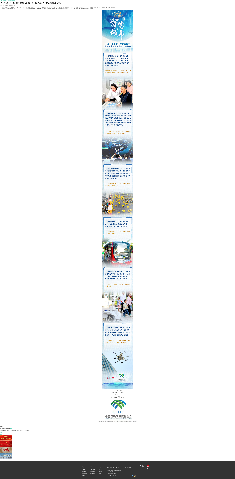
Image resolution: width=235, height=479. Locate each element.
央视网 (91, 466)
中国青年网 (92, 467)
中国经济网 (92, 469)
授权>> (11, 429)
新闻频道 (5, 1)
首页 (1, 1)
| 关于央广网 (114, 475)
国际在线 (84, 471)
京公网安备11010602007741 (118, 470)
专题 (1, 432)
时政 (17, 1)
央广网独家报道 (11, 1)
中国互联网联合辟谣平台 (128, 467)
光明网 (100, 466)
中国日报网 (84, 473)
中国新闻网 (101, 467)
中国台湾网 (92, 471)
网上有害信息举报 (127, 465)
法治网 (100, 473)
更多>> (1, 434)
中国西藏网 (92, 473)
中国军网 (100, 471)
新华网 (83, 467)
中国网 (83, 469)
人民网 (83, 466)
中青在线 (100, 469)
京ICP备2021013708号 (110, 470)
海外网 (83, 475)
